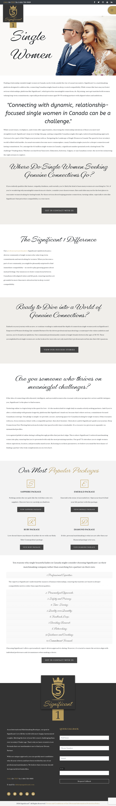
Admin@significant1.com (24, 785)
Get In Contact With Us (59, 211)
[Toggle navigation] (112, 10)
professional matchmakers (17, 251)
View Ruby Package (32, 547)
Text (13, 2)
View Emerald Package (84, 509)
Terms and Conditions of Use (57, 803)
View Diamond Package (84, 547)
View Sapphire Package (30, 509)
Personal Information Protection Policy (85, 803)
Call (6, 2)
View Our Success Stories (59, 350)
